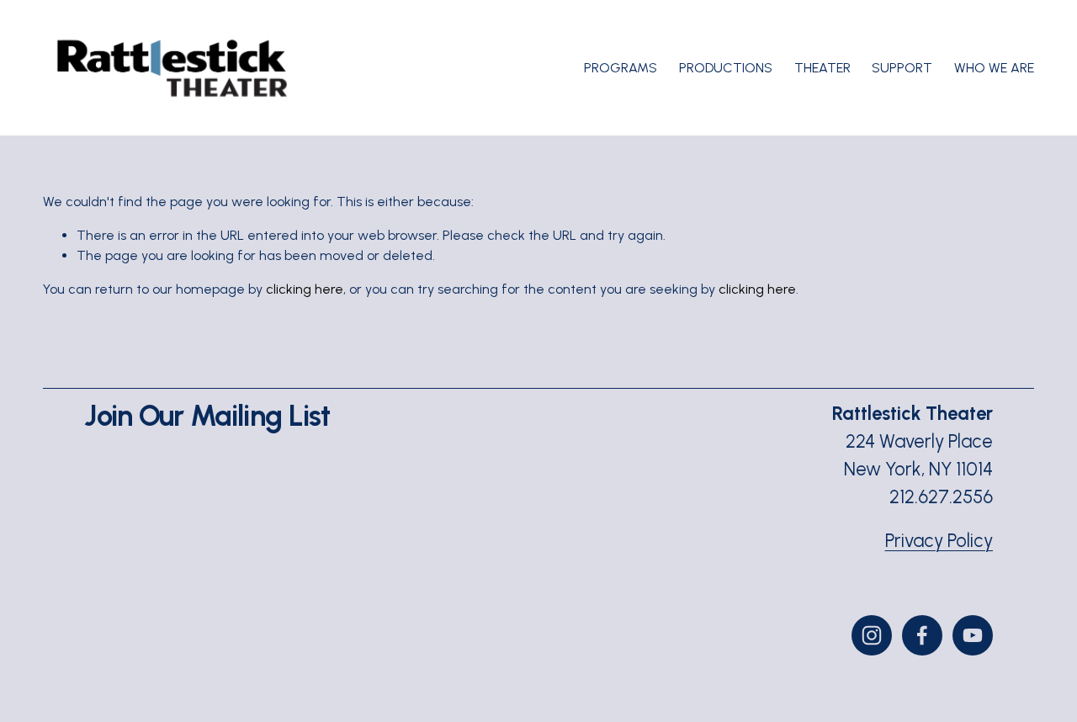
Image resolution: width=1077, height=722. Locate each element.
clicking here (304, 289)
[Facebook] (922, 635)
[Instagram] (872, 635)
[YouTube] (972, 635)
